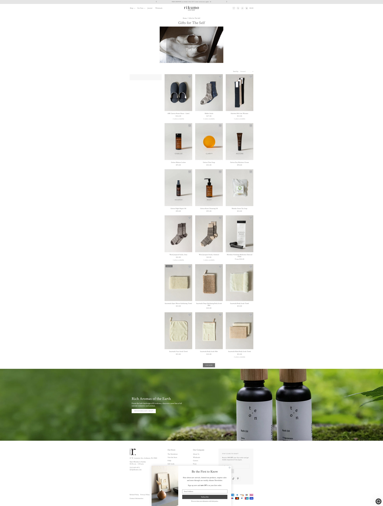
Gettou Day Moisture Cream (239, 162)
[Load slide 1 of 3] (182, 439)
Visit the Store (172, 457)
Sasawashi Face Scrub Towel (178, 351)
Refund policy (134, 495)
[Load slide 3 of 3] (200, 439)
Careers (195, 461)
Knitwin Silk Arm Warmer (239, 113)
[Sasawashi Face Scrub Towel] (178, 330)
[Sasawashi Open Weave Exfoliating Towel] (178, 282)
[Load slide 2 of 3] (191, 439)
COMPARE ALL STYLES (140, 410)
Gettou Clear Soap (209, 162)
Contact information (136, 498)
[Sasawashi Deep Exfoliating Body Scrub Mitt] (209, 282)
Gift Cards (171, 464)
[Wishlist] (234, 8)
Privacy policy (145, 495)
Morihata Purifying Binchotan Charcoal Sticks (239, 255)
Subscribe (205, 497)
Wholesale (196, 457)
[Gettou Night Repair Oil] (178, 187)
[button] (132, 8)
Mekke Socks (209, 113)
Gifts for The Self (194, 18)
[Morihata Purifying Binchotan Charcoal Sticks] (239, 233)
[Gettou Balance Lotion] (178, 141)
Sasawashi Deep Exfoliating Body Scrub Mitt (209, 304)
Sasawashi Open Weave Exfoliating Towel (178, 303)
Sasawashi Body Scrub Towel (239, 303)
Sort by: (235, 71)
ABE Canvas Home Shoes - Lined (178, 113)
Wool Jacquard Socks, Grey (178, 255)
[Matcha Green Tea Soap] (239, 187)
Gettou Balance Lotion (178, 162)
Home (185, 18)
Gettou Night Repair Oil (178, 208)
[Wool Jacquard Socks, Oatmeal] (209, 233)
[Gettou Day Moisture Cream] (239, 141)
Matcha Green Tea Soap (239, 208)
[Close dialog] (230, 468)
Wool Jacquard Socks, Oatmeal (209, 255)
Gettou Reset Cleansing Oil (209, 208)
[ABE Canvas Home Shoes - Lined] (178, 92)
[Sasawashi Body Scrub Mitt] (209, 330)
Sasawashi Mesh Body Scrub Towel (239, 351)
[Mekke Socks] (209, 92)
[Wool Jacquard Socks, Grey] (178, 233)
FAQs (169, 461)
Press (195, 464)
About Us (196, 454)
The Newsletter (173, 454)
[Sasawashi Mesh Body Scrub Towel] (239, 330)
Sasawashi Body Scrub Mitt (209, 351)
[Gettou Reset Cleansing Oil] (209, 187)
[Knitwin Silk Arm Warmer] (239, 92)
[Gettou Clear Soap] (209, 141)
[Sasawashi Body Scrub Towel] (239, 282)
